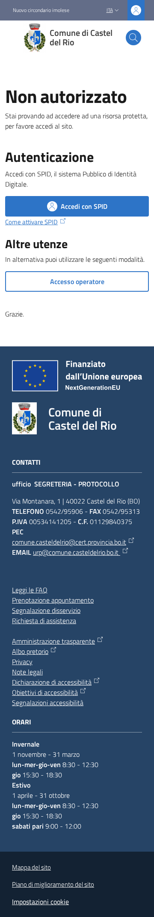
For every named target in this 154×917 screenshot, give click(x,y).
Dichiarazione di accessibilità (52, 682)
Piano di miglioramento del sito (53, 884)
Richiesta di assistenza (44, 620)
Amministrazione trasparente (53, 641)
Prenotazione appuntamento (53, 600)
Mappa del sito (31, 867)
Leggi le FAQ (29, 590)
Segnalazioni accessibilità (47, 702)
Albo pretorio (30, 651)
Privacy (22, 661)
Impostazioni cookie (40, 901)
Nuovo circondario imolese (41, 10)
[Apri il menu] (12, 37)
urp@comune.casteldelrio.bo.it (76, 552)
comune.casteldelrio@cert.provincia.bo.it (69, 542)
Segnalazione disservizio (46, 610)
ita (110, 10)
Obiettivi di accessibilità (45, 692)
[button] (133, 37)
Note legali (27, 672)
